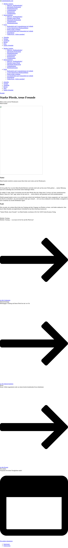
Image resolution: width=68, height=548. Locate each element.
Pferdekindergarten (12, 8)
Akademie (6, 40)
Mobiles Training (8, 4)
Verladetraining (11, 13)
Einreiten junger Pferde (13, 18)
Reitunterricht (11, 12)
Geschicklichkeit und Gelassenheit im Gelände (20, 31)
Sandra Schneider (8, 45)
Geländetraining (11, 10)
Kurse (5, 24)
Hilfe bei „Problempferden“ (14, 5)
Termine (6, 39)
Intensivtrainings (8, 15)
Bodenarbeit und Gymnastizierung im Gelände (20, 26)
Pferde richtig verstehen (13, 29)
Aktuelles (6, 37)
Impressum (7, 544)
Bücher (6, 42)
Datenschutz (7, 545)
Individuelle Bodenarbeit (14, 7)
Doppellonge (10, 32)
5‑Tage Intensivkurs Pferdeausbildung (17, 28)
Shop (5, 44)
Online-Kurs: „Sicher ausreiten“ (16, 34)
